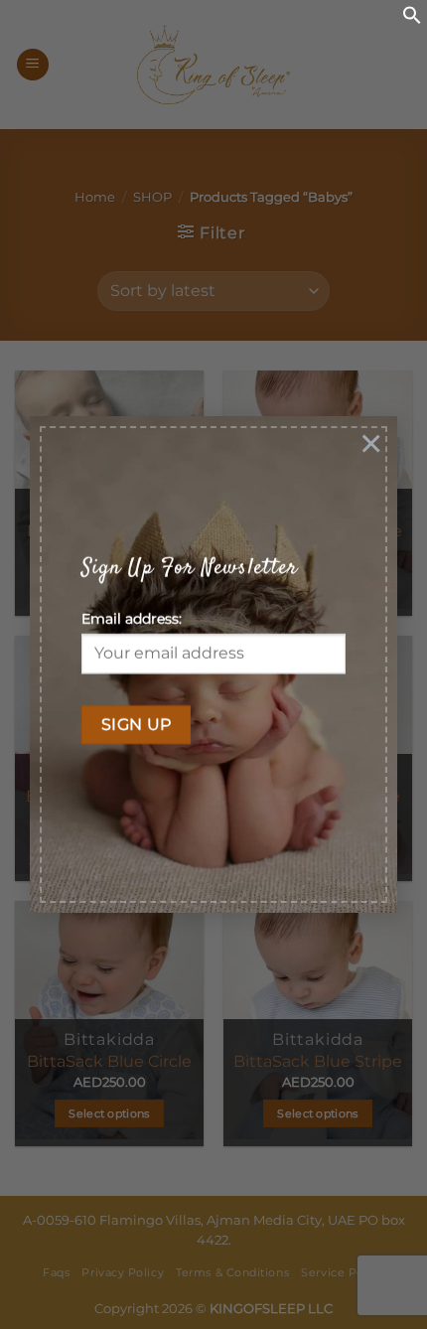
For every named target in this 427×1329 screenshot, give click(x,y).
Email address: (131, 619)
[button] (412, 19)
